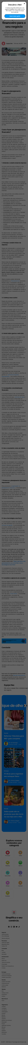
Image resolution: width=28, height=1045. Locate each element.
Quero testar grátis (14, 16)
